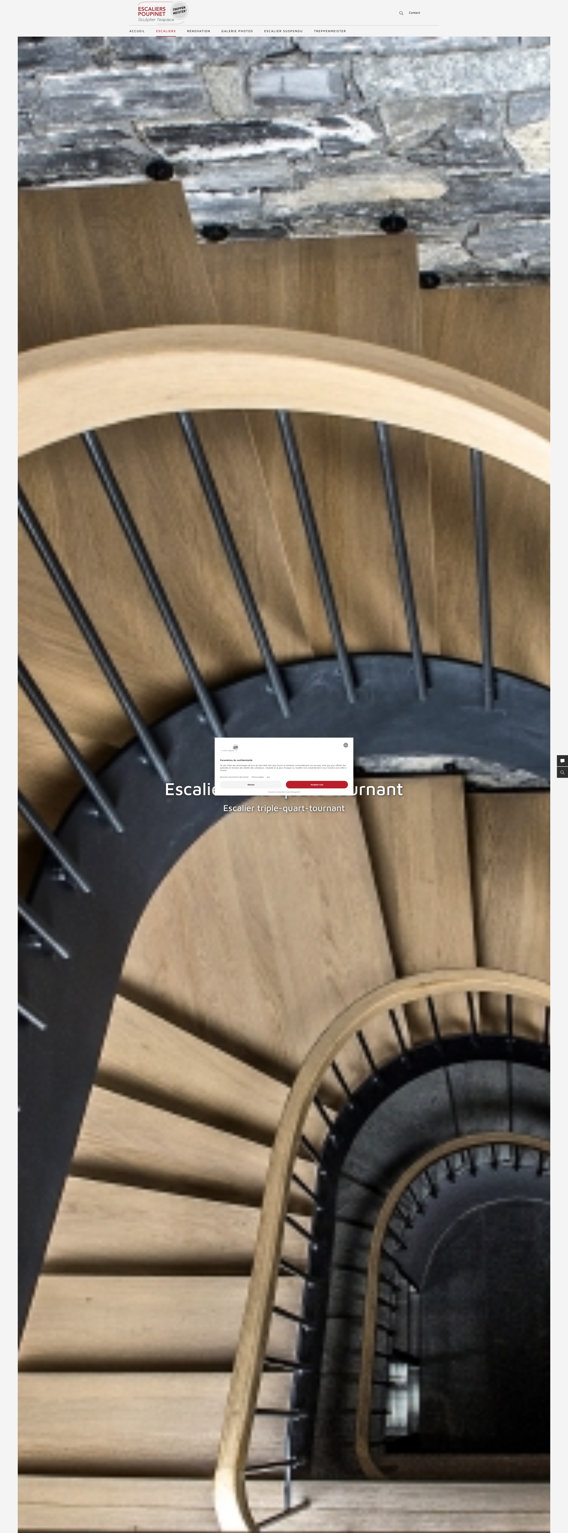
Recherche (398, 13)
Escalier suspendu (283, 31)
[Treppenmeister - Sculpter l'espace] (163, 13)
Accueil (137, 31)
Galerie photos (237, 31)
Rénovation (198, 31)
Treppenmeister (330, 31)
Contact (414, 12)
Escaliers (166, 31)
